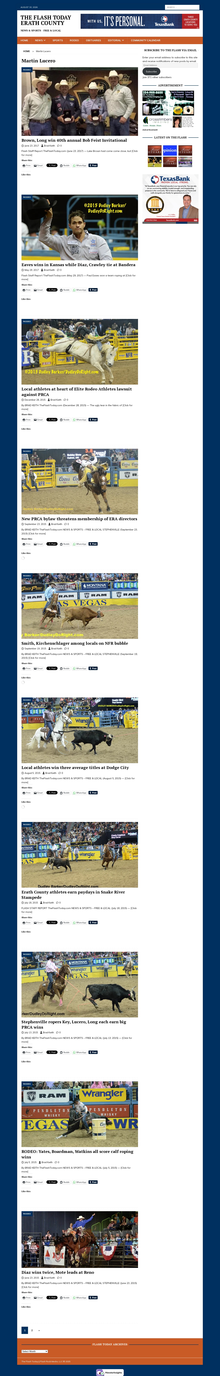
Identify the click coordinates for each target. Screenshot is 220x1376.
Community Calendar (145, 40)
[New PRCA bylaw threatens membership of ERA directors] (79, 481)
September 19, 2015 (35, 648)
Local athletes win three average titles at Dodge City (75, 767)
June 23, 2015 (32, 1277)
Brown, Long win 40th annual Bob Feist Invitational (74, 140)
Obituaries (93, 40)
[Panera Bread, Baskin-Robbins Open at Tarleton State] (185, 162)
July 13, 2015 (31, 1032)
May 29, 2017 (32, 270)
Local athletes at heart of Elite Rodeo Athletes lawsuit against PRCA (76, 391)
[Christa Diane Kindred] (155, 150)
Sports (58, 40)
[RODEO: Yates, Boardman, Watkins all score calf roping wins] (79, 1114)
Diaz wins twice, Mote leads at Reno (57, 1272)
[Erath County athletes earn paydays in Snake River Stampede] (79, 855)
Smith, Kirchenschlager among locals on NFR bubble (74, 643)
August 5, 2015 (32, 773)
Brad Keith (49, 145)
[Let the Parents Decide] (170, 150)
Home (24, 40)
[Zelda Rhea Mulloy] (185, 150)
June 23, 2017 (32, 145)
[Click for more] (37, 533)
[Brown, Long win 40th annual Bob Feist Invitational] (79, 101)
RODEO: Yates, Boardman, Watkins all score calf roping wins (77, 1154)
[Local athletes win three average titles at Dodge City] (79, 730)
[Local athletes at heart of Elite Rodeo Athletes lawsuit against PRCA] (79, 352)
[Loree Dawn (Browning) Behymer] (170, 162)
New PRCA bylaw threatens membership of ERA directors (79, 518)
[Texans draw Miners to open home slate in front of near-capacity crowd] (155, 162)
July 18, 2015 (31, 902)
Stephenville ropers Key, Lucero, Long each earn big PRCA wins (73, 1024)
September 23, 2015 (35, 524)
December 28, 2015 (35, 399)
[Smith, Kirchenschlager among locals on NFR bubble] (79, 606)
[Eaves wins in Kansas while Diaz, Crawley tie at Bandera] (79, 227)
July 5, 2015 (31, 1162)
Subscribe (151, 71)
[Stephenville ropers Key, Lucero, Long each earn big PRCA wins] (79, 984)
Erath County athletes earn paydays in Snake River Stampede (73, 894)
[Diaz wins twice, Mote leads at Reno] (79, 1239)
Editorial (114, 40)
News (39, 40)
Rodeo (74, 40)
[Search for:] (182, 7)
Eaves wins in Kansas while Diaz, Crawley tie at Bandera (78, 264)
